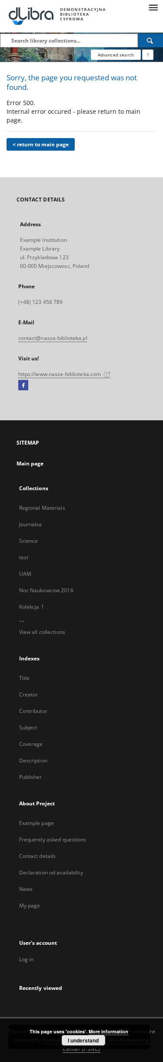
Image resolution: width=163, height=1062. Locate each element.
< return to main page (41, 144)
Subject (28, 727)
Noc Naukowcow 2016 (46, 590)
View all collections (42, 632)
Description (33, 760)
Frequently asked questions (52, 839)
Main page (30, 463)
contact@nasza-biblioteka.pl (52, 338)
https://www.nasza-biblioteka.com (60, 374)
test (23, 557)
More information (108, 1031)
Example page (36, 823)
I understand (83, 1040)
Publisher (30, 777)
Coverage (31, 744)
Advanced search (116, 55)
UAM (25, 573)
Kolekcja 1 (31, 606)
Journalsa (30, 524)
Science (28, 540)
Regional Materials (42, 507)
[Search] (150, 40)
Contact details (37, 856)
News (26, 889)
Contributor (33, 711)
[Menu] (153, 7)
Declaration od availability (51, 872)
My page (29, 905)
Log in (26, 959)
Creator (28, 694)
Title (24, 678)
